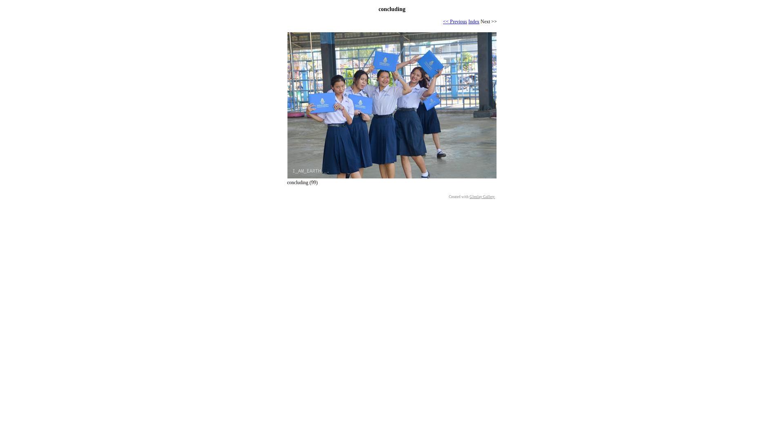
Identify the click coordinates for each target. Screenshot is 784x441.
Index (473, 21)
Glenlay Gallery (482, 197)
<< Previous (455, 21)
